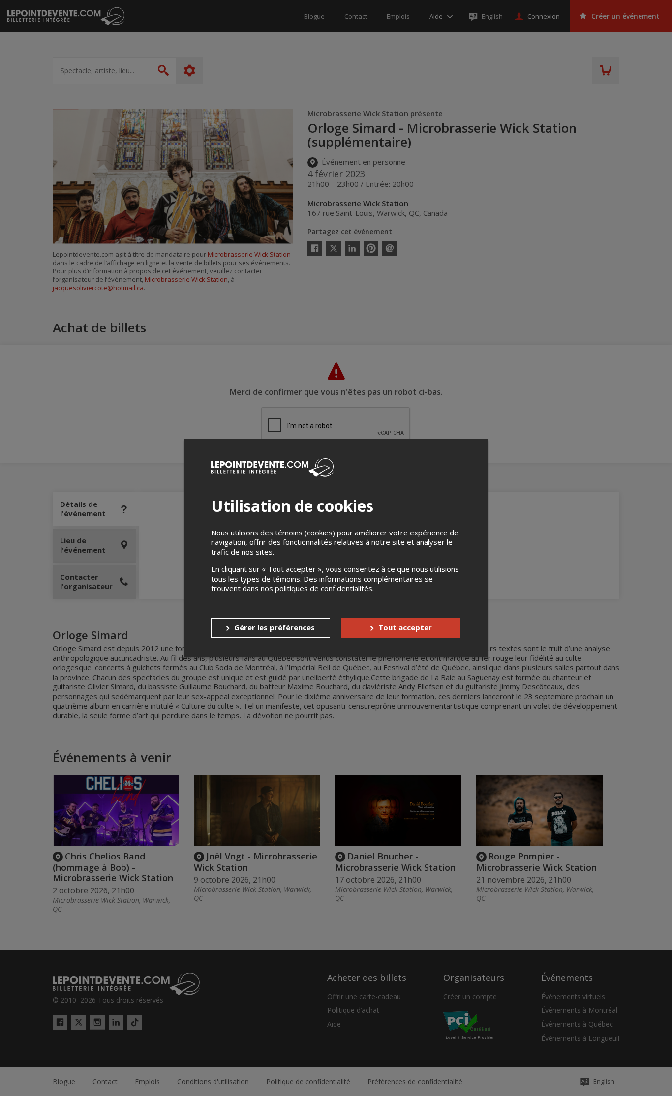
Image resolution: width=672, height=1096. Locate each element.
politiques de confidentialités (323, 588)
